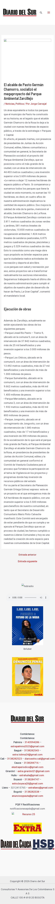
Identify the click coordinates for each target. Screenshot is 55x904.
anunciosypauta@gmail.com (27, 795)
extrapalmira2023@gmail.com (27, 746)
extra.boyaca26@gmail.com (27, 783)
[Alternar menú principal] (48, 12)
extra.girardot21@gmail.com (34, 771)
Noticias (10, 103)
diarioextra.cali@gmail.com (40, 758)
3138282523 (14, 758)
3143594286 (32, 742)
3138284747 (31, 779)
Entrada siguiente (27, 561)
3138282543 (31, 750)
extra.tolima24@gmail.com (27, 754)
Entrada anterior (27, 554)
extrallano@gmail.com (40, 787)
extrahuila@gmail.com (31, 775)
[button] (41, 13)
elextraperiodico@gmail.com (27, 767)
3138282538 (31, 791)
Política (20, 103)
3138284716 (31, 762)
